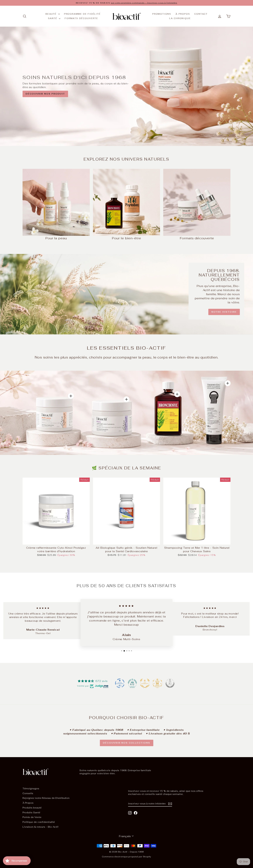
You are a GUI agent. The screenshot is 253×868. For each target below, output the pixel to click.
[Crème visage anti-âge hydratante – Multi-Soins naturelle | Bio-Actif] (71, 396)
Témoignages (31, 788)
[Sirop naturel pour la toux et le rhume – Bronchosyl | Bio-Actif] (177, 394)
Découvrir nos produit (45, 93)
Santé (53, 18)
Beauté (52, 14)
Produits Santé (31, 812)
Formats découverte (81, 18)
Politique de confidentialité (39, 822)
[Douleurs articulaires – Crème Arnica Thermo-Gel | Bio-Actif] (228, 383)
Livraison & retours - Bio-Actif (40, 826)
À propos (183, 14)
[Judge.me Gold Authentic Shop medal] (144, 683)
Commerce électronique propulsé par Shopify (126, 856)
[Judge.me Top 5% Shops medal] (170, 683)
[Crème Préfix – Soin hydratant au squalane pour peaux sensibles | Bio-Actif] (126, 399)
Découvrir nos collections (126, 742)
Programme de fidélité (82, 14)
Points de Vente (32, 817)
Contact (201, 14)
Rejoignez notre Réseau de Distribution (46, 798)
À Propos (28, 802)
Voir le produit (56, 541)
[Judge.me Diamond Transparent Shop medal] (119, 683)
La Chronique (180, 18)
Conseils (28, 793)
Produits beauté (32, 807)
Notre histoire (224, 312)
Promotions (161, 14)
